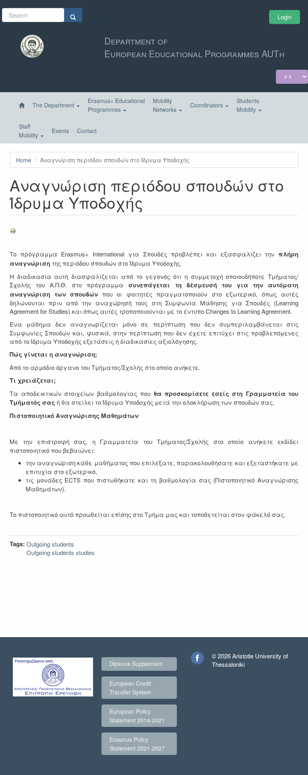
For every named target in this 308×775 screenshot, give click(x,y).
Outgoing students (50, 544)
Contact (87, 131)
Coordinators (207, 105)
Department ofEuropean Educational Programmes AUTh (194, 47)
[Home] (22, 105)
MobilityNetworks (165, 105)
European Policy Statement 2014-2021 (137, 715)
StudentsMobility (248, 105)
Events (60, 131)
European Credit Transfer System (130, 687)
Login (285, 16)
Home (23, 160)
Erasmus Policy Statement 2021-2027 (137, 743)
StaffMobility (29, 130)
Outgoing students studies (60, 552)
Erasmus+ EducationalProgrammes (116, 105)
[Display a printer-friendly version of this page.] (154, 231)
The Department (54, 105)
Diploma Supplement (135, 664)
